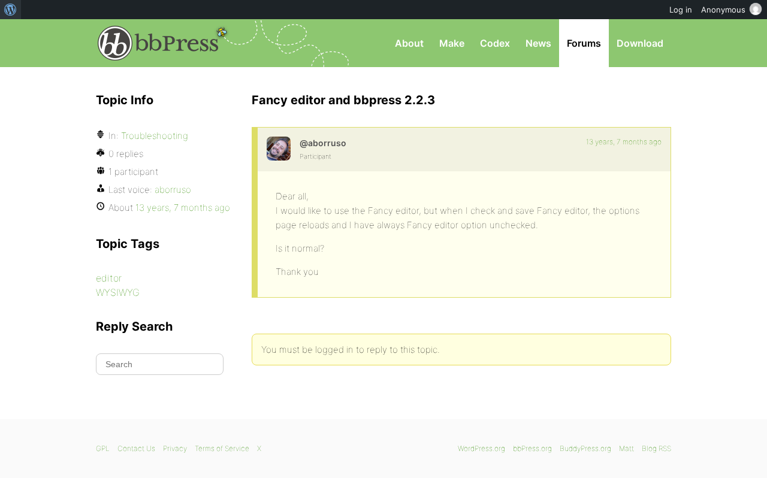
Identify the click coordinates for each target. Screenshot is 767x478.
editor (109, 278)
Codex (495, 43)
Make (451, 43)
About (409, 43)
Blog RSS (656, 448)
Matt (626, 448)
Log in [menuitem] (680, 9)
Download (640, 43)
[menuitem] (10, 9)
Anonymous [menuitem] (723, 9)
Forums (584, 43)
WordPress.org (481, 448)
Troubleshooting (154, 135)
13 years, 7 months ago (624, 141)
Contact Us (136, 448)
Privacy (175, 448)
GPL (103, 448)
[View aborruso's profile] (279, 149)
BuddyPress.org (585, 448)
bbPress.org (158, 43)
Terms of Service (222, 448)
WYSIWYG (118, 292)
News (538, 43)
